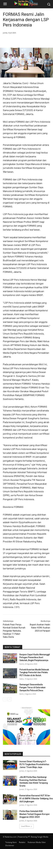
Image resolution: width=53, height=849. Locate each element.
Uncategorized (9, 662)
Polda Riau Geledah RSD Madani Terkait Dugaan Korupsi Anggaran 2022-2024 (34, 814)
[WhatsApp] (35, 40)
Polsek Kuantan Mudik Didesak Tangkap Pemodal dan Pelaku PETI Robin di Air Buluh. (34, 672)
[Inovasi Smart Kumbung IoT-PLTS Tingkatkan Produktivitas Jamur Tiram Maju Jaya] (10, 765)
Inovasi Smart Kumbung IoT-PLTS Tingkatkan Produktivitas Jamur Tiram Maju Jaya (34, 764)
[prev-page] (5, 699)
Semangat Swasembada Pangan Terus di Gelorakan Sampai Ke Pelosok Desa (32, 687)
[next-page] (9, 699)
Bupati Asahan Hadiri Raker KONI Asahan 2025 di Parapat (40, 627)
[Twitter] (22, 40)
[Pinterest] (29, 40)
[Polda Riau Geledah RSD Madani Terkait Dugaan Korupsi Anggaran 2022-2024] (10, 815)
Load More (25, 826)
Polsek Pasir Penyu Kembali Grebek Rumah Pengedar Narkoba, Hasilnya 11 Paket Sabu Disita (14, 630)
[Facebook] (15, 40)
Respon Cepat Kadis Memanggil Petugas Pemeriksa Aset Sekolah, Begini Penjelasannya (34, 657)
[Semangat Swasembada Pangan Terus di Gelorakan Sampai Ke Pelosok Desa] (10, 688)
